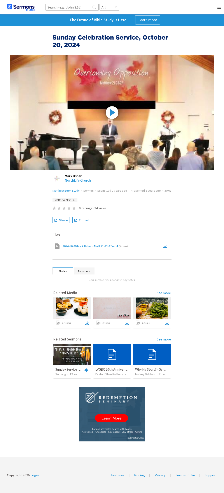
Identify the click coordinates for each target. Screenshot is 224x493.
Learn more (147, 19)
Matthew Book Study (66, 191)
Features (117, 475)
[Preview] (85, 370)
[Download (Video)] (165, 246)
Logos (35, 475)
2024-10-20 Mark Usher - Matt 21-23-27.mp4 (95, 246)
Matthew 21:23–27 (65, 200)
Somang (60, 374)
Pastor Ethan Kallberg (109, 374)
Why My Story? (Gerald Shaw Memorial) (164, 369)
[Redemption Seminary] (112, 414)
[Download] (87, 323)
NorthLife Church (78, 180)
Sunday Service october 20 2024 (78, 369)
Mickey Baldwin (145, 374)
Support (211, 475)
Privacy (160, 475)
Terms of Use (185, 475)
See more (164, 293)
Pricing (139, 475)
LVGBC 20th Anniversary (113, 369)
